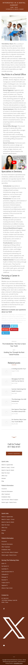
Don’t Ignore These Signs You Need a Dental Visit (19, 410)
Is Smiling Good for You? (19, 369)
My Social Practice (12, 661)
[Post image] (7, 372)
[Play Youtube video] (14, 162)
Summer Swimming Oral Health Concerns (19, 390)
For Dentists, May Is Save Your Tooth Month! (19, 420)
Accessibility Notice (18, 663)
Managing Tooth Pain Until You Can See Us (18, 380)
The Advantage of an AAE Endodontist (19, 400)
